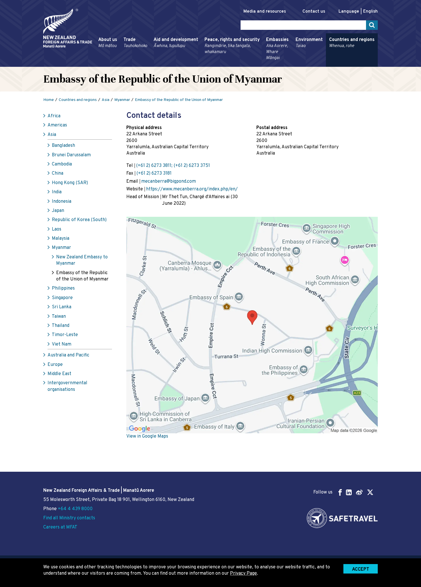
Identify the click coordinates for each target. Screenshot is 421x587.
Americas (57, 125)
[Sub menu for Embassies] (264, 64)
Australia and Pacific (68, 355)
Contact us (313, 11)
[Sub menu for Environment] (293, 64)
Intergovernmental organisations (67, 386)
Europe (55, 365)
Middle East (59, 374)
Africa (54, 116)
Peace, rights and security (232, 46)
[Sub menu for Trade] (121, 64)
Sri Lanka (61, 307)
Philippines (63, 288)
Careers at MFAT (60, 527)
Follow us (323, 492)
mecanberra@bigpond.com (168, 181)
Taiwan (59, 316)
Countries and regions (352, 43)
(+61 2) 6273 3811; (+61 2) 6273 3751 (173, 166)
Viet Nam (61, 344)
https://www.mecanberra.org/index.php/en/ (192, 189)
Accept (360, 569)
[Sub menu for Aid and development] (151, 64)
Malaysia (60, 238)
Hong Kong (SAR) (70, 183)
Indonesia (61, 201)
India (57, 192)
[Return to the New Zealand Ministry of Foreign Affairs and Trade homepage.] (67, 28)
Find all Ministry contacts (69, 518)
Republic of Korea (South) (79, 220)
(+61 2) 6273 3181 (154, 173)
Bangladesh (63, 146)
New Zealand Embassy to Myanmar (82, 260)
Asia (52, 135)
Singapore (62, 298)
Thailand (60, 326)
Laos (56, 229)
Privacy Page (243, 573)
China (57, 173)
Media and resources (264, 11)
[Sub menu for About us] (96, 64)
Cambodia (62, 164)
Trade (135, 43)
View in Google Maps (147, 436)
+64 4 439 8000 (75, 509)
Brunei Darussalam (71, 155)
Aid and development (176, 43)
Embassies (277, 49)
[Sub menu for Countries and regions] (327, 64)
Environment (309, 43)
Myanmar (61, 248)
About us (107, 43)
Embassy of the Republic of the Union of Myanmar (82, 276)
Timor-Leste (65, 335)
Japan (58, 211)
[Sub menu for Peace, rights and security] (202, 64)
